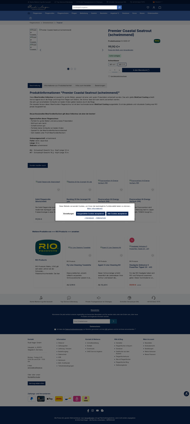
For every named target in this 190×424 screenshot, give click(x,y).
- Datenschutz (100, 218)
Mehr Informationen (94, 208)
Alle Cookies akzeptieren (117, 214)
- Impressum (89, 218)
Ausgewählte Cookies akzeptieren (90, 214)
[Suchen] (119, 7)
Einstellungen (68, 214)
